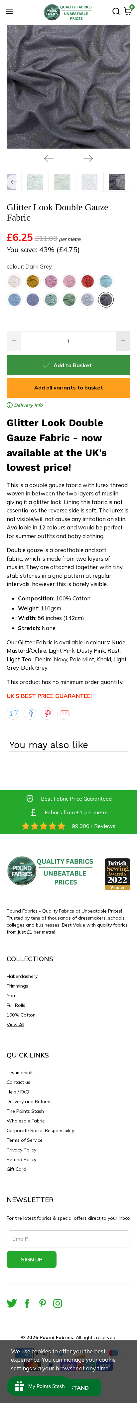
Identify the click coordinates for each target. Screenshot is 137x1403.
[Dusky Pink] (69, 281)
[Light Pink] (51, 281)
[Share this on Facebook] (30, 713)
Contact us (18, 1082)
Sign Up (32, 1259)
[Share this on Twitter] (13, 713)
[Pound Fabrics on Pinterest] (42, 1303)
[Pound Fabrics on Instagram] (58, 1303)
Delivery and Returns (29, 1101)
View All (15, 1025)
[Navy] (33, 300)
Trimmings (17, 986)
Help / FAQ (18, 1092)
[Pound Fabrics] (68, 12)
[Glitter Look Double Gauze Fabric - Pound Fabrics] (68, 87)
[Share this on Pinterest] (47, 713)
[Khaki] (69, 300)
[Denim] (14, 300)
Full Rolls (16, 1005)
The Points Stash (25, 1111)
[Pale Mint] (51, 300)
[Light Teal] (106, 281)
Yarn (12, 996)
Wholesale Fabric (26, 1121)
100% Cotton (21, 1015)
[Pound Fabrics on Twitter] (12, 1303)
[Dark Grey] (106, 300)
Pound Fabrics (56, 1337)
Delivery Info (28, 405)
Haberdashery (22, 976)
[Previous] (49, 159)
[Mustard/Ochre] (33, 281)
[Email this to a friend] (63, 713)
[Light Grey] (87, 300)
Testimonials (20, 1072)
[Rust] (87, 281)
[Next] (88, 159)
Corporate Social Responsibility (40, 1130)
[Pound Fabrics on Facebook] (27, 1303)
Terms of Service (25, 1140)
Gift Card (16, 1169)
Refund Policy (21, 1159)
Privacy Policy (21, 1150)
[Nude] (14, 281)
